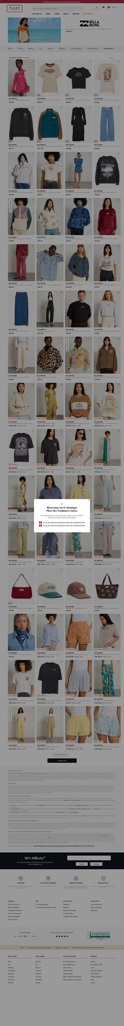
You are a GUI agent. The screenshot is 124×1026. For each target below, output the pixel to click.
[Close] (88, 500)
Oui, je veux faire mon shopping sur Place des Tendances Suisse (64, 522)
